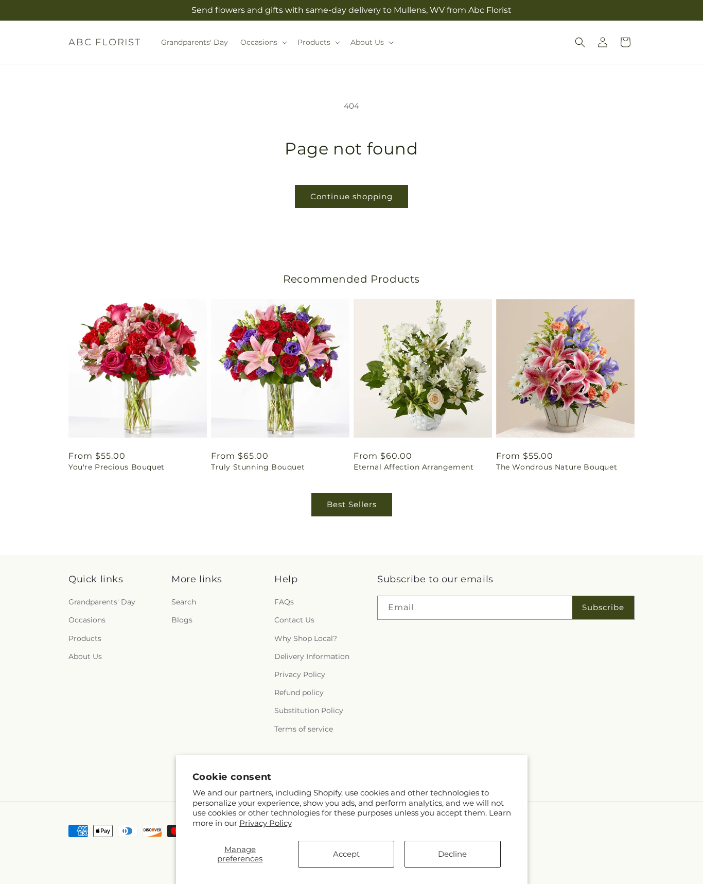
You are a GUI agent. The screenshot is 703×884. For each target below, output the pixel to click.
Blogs (181, 620)
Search (183, 601)
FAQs (284, 601)
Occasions (87, 620)
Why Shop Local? (305, 638)
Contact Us (294, 620)
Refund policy (299, 692)
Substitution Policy (308, 710)
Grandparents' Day (101, 601)
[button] (262, 42)
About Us (85, 656)
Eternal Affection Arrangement (413, 467)
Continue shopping (351, 196)
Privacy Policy (265, 823)
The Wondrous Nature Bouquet (556, 467)
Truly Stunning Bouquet (258, 467)
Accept (346, 854)
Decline (452, 854)
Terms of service (303, 729)
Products (84, 638)
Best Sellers (352, 504)
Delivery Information (311, 656)
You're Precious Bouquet (116, 467)
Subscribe (603, 607)
